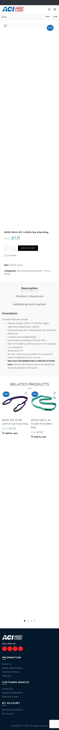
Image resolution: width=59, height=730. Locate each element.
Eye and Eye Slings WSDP (30, 271)
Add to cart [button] (11, 433)
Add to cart (28, 248)
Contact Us (7, 689)
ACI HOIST (24, 726)
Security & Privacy (10, 672)
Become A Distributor (12, 710)
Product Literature (29, 296)
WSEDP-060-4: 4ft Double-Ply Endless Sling (41, 424)
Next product (54, 16)
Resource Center (10, 696)
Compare (11, 255)
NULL (47, 271)
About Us (6, 664)
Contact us (19, 357)
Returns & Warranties (12, 693)
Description (29, 288)
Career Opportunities (12, 668)
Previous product (48, 16)
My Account (8, 713)
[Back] (4, 16)
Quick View (25, 398)
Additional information (29, 304)
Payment (6, 676)
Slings (7, 274)
